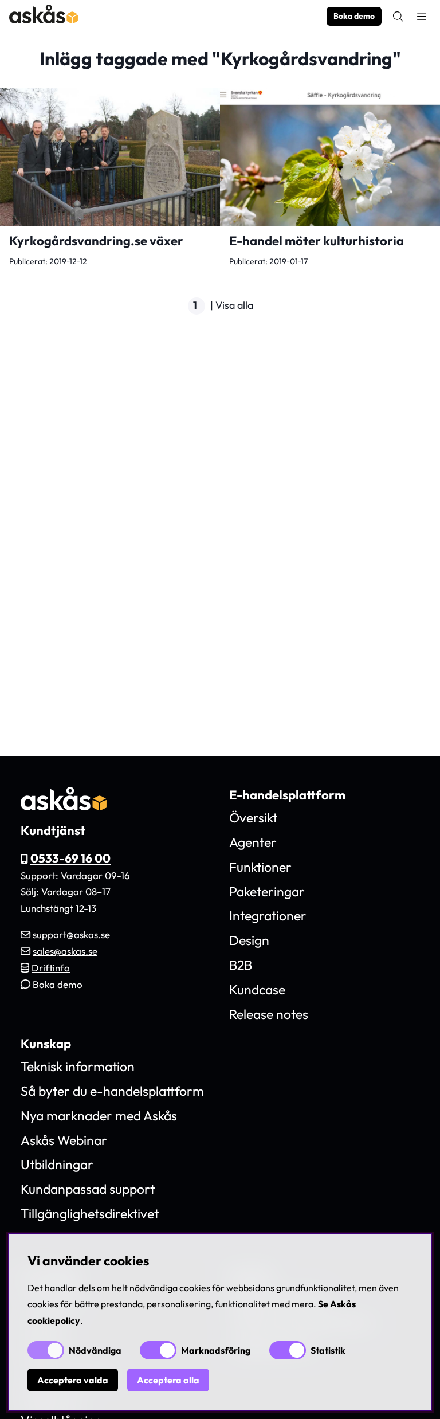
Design (249, 940)
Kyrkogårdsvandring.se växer (96, 241)
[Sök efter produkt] (398, 16)
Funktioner (260, 867)
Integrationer (268, 915)
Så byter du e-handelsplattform (112, 1091)
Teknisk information (78, 1066)
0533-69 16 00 (70, 857)
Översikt (253, 817)
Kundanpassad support (88, 1189)
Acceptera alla (168, 1380)
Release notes (268, 1014)
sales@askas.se (65, 951)
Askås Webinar (64, 1140)
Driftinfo (51, 968)
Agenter (253, 842)
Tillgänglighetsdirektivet (90, 1213)
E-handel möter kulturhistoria (316, 241)
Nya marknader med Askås (99, 1115)
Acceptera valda (72, 1380)
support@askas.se (71, 934)
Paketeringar (267, 891)
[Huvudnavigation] (421, 16)
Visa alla (234, 305)
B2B (240, 965)
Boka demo (354, 16)
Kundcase (257, 989)
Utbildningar (57, 1164)
